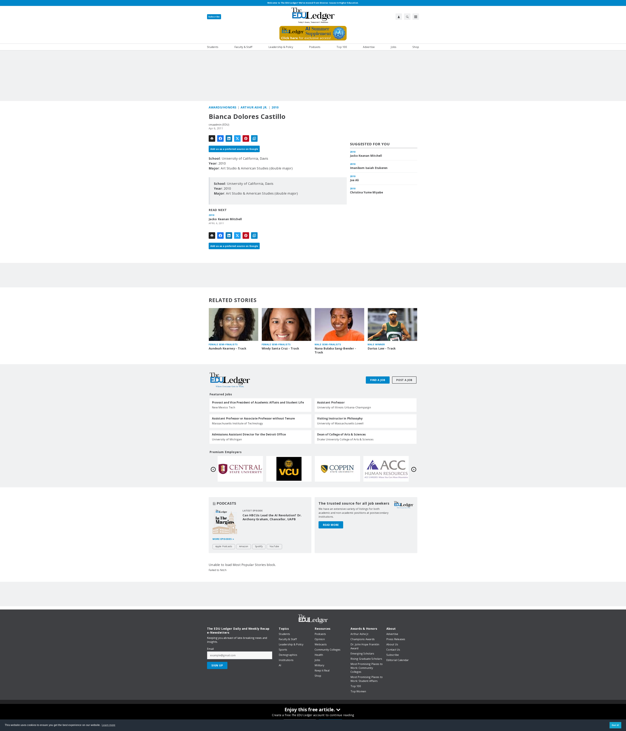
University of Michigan (227, 439)
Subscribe (214, 16)
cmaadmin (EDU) (219, 124)
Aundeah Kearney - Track (227, 348)
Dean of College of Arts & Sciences (341, 434)
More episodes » (223, 539)
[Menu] (415, 16)
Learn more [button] (108, 725)
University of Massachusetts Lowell (340, 423)
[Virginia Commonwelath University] (386, 468)
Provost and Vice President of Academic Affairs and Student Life (258, 402)
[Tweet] (237, 138)
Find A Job (377, 380)
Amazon (243, 546)
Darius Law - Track (382, 348)
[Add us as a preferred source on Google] (254, 138)
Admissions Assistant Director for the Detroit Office (249, 434)
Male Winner (376, 344)
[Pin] (246, 138)
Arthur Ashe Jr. (254, 107)
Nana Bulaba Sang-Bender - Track (335, 350)
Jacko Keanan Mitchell (225, 219)
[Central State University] (337, 468)
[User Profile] (398, 16)
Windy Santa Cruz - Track (280, 348)
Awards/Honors (222, 107)
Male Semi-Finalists (328, 344)
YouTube (274, 546)
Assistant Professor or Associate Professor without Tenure (253, 418)
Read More (331, 525)
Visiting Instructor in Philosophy (340, 418)
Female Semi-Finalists (223, 344)
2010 (275, 107)
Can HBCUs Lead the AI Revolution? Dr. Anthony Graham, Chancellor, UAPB (272, 517)
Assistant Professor (331, 402)
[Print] (212, 138)
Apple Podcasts (223, 546)
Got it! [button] (615, 725)
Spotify (259, 546)
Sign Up (217, 665)
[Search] (407, 16)
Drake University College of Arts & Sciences (345, 439)
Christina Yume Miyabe (366, 192)
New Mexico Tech (223, 407)
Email (210, 648)
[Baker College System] (289, 468)
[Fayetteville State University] (240, 468)
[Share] (220, 138)
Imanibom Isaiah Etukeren (369, 168)
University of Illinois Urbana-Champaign (344, 407)
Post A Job (404, 380)
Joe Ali (354, 180)
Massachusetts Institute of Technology (237, 423)
